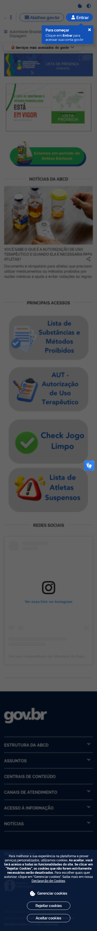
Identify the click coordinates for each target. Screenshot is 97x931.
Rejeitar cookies (48, 905)
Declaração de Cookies (48, 880)
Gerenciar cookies (52, 892)
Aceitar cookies (48, 917)
